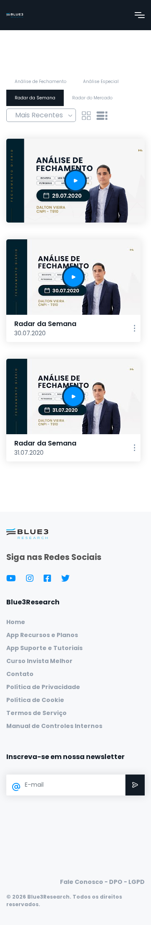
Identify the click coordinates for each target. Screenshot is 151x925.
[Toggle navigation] (140, 15)
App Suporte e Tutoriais (44, 648)
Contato (20, 674)
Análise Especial (101, 81)
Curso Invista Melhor (39, 661)
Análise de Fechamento (40, 81)
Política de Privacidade (43, 687)
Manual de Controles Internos (54, 726)
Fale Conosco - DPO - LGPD (102, 882)
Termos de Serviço (36, 713)
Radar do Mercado (92, 98)
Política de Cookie (35, 700)
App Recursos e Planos (42, 635)
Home (15, 622)
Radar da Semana (35, 98)
